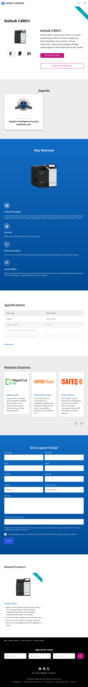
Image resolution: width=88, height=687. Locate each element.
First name (8, 453)
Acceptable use (16, 682)
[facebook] (40, 669)
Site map (73, 682)
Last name (48, 453)
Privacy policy (48, 682)
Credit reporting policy (61, 682)
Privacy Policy (18, 528)
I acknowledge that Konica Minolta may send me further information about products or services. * (43, 534)
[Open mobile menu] (85, 3)
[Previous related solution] (76, 423)
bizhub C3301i (10, 603)
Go (80, 656)
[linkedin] (44, 669)
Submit (8, 541)
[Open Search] (78, 3)
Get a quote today (52, 55)
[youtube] (48, 669)
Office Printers (26, 641)
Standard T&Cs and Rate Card (33, 682)
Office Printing (13, 641)
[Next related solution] (81, 423)
